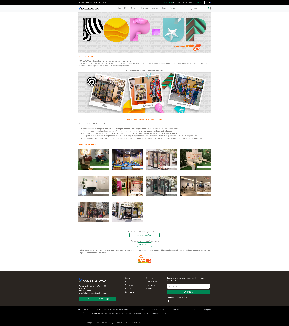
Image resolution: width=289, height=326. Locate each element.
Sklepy (119, 8)
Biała (193, 310)
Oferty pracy (151, 278)
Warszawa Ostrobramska (121, 313)
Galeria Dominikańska (120, 310)
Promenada (139, 310)
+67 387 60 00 (88, 291)
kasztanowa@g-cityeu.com (96, 293)
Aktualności (144, 8)
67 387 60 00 (144, 244)
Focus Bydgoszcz (157, 310)
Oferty (126, 8)
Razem (164, 8)
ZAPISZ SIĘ (188, 292)
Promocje (134, 8)
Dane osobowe (152, 282)
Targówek (175, 310)
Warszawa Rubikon (141, 313)
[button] (207, 310)
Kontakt (172, 8)
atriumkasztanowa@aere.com (144, 235)
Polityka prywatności (133, 323)
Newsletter (150, 285)
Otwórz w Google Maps (96, 299)
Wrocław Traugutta (159, 313)
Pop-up (128, 288)
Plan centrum (155, 8)
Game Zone (129, 292)
